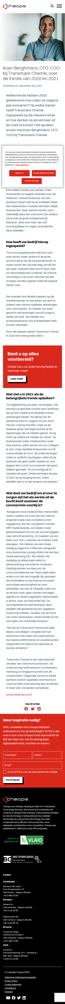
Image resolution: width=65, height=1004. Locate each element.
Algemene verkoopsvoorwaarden (20, 977)
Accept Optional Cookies (44, 173)
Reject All (19, 173)
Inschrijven (13, 780)
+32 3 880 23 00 (10, 895)
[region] (32, 166)
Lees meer (16, 379)
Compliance (10, 988)
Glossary (9, 992)
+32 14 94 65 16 (10, 923)
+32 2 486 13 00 (10, 941)
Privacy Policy (11, 981)
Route (27, 892)
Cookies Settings (31, 181)
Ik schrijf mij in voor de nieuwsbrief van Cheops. (33, 772)
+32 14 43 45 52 (10, 911)
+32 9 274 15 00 (10, 959)
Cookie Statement (13, 984)
